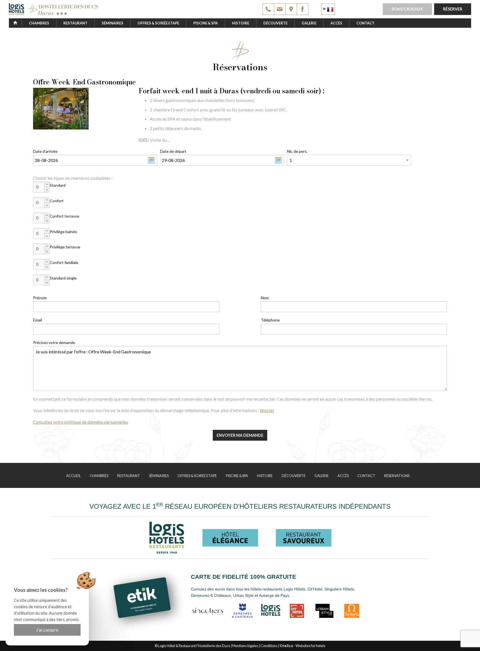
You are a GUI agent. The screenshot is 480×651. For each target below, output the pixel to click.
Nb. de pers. (297, 151)
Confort (57, 200)
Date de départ (173, 151)
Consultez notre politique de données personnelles (80, 422)
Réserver (452, 9)
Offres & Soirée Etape (158, 23)
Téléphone (270, 320)
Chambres (39, 23)
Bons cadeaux (407, 9)
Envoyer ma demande (240, 435)
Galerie (309, 23)
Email (37, 320)
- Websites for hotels (302, 645)
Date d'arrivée (45, 151)
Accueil (73, 475)
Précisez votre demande (54, 342)
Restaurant (75, 23)
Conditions (269, 645)
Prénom (40, 297)
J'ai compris (47, 629)
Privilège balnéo (63, 231)
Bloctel (267, 410)
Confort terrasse (64, 216)
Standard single (63, 278)
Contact (365, 23)
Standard (58, 185)
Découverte (275, 23)
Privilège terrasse (65, 247)
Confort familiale (64, 262)
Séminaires (112, 23)
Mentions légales (245, 645)
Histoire (240, 23)
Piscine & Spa (205, 23)
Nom (265, 297)
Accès (336, 23)
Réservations (396, 475)
